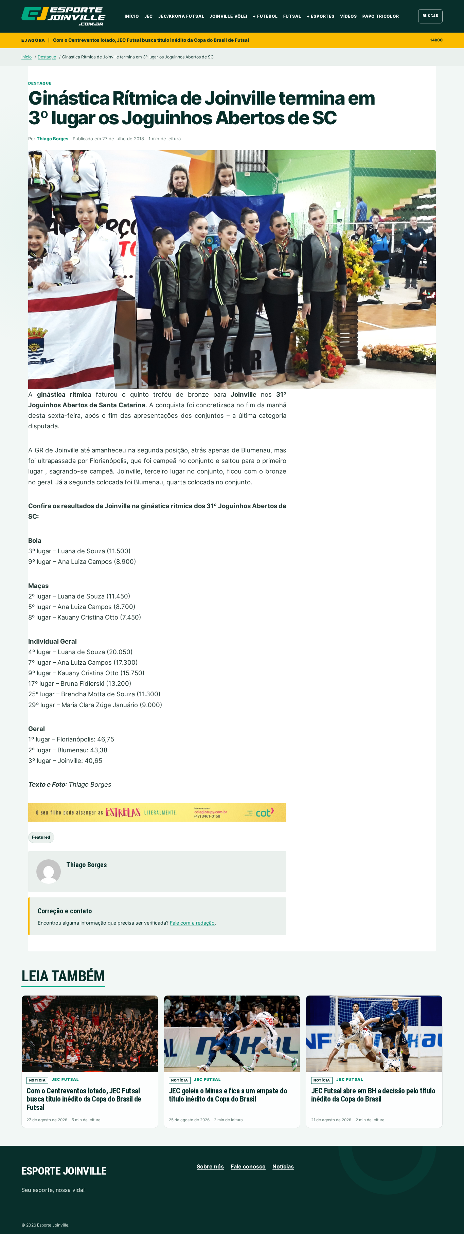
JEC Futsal (65, 1079)
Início (132, 16)
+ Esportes (321, 16)
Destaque (47, 56)
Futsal (292, 16)
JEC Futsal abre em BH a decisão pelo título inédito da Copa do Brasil (373, 1095)
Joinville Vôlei (228, 16)
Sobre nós (210, 1166)
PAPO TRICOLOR (380, 16)
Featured (41, 837)
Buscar (431, 16)
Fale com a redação (192, 923)
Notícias (283, 1166)
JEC (148, 16)
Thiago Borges (52, 138)
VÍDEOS (348, 16)
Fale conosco (248, 1166)
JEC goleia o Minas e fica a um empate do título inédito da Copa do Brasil (228, 1095)
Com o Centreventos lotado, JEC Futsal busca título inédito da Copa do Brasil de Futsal (151, 40)
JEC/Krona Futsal (181, 16)
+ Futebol (265, 16)
